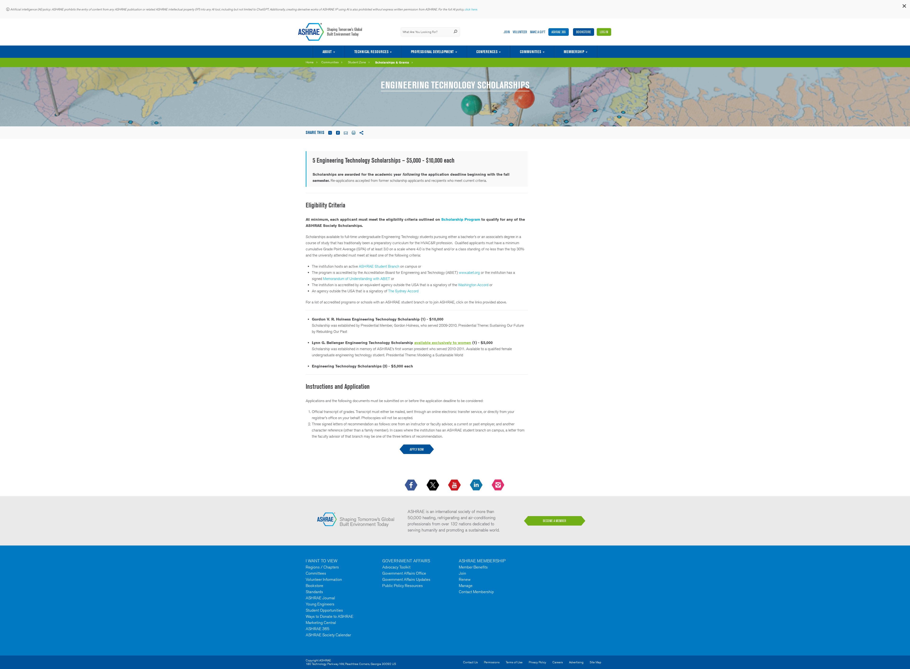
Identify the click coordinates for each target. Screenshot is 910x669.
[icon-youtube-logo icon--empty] (454, 485)
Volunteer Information (324, 579)
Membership (574, 51)
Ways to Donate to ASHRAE (329, 616)
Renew (465, 579)
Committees (316, 573)
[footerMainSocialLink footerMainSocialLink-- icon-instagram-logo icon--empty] (498, 485)
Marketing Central (321, 622)
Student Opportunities (324, 610)
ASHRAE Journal (320, 598)
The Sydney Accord (403, 291)
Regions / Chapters (322, 567)
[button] (904, 7)
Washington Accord (473, 285)
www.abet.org (469, 272)
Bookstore (583, 32)
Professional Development (432, 51)
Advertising (576, 662)
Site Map (595, 662)
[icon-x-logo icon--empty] (433, 485)
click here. (471, 9)
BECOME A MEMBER (554, 521)
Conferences (486, 51)
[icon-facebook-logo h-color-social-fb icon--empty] (411, 485)
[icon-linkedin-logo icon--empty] (476, 485)
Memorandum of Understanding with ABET (356, 278)
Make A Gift (537, 32)
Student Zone (357, 62)
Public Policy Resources (402, 585)
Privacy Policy (537, 662)
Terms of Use (514, 662)
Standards (314, 591)
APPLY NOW (417, 449)
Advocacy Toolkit (396, 567)
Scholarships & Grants (392, 62)
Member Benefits (473, 567)
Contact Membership (476, 591)
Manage (466, 585)
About (327, 51)
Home (310, 62)
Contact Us (470, 662)
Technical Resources (371, 51)
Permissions (492, 662)
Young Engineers (320, 604)
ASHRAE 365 (558, 32)
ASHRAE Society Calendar (328, 634)
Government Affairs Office (404, 573)
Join (507, 32)
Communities (530, 51)
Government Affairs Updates (406, 579)
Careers (557, 662)
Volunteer (520, 32)
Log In (604, 32)
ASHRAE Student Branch (379, 266)
